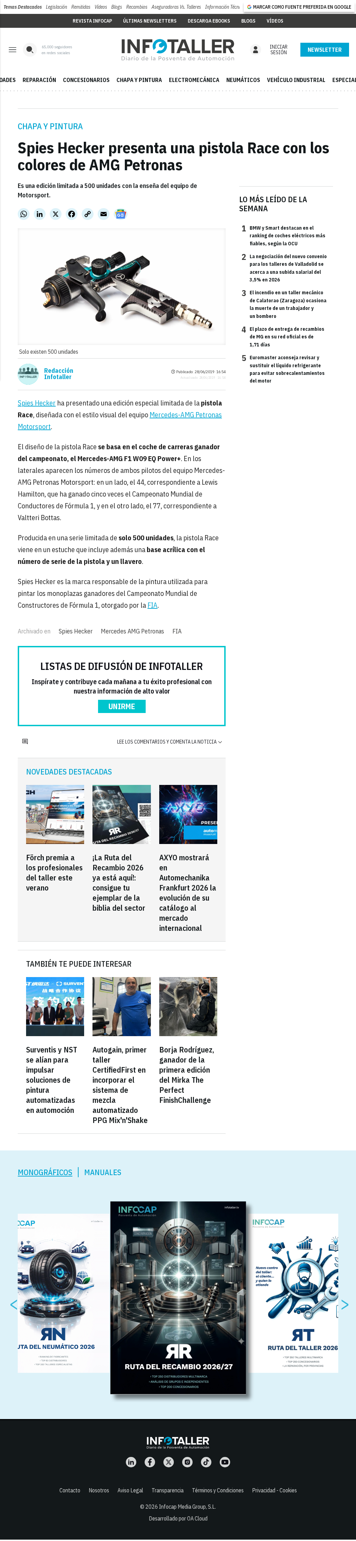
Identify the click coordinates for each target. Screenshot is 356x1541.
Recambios (136, 7)
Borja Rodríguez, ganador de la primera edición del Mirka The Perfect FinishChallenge (186, 1074)
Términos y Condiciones (218, 1490)
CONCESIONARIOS (86, 79)
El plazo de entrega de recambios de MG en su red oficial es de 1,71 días (283, 336)
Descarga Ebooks (209, 21)
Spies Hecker (37, 403)
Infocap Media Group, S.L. (187, 1506)
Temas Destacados (22, 7)
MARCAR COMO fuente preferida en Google (302, 7)
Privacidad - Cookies (274, 1490)
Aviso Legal (130, 1490)
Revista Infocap (92, 21)
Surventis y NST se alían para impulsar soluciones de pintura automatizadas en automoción (51, 1079)
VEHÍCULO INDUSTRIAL (296, 79)
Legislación (56, 7)
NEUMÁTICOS (243, 79)
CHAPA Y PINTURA (139, 79)
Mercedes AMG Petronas (132, 631)
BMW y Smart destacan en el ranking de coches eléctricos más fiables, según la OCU (283, 235)
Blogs (116, 7)
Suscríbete (325, 49)
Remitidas (80, 7)
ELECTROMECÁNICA (194, 79)
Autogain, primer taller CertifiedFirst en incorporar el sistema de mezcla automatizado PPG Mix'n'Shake (120, 1084)
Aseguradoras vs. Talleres (176, 7)
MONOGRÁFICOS (45, 1172)
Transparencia (168, 1490)
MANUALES (102, 1172)
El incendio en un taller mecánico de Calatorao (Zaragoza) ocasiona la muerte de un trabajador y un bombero (284, 304)
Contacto (69, 1490)
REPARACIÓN (39, 79)
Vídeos (101, 7)
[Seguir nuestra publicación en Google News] (121, 214)
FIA (152, 605)
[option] (178, 1298)
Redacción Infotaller (58, 374)
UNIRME (121, 706)
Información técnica (224, 7)
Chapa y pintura (50, 126)
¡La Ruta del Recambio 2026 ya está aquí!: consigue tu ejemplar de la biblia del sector (118, 882)
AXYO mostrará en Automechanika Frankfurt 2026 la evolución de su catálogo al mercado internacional (187, 892)
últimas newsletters (150, 21)
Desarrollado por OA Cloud (178, 1518)
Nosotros (99, 1490)
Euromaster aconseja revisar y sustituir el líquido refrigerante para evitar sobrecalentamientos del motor (283, 369)
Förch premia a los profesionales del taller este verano (54, 872)
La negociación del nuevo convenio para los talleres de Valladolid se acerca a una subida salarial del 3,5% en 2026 (284, 268)
